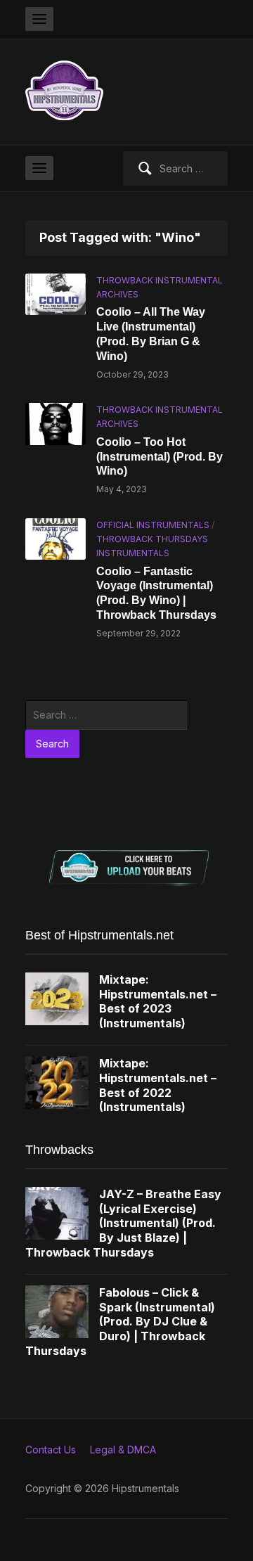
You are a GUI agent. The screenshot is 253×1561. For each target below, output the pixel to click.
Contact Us (50, 1450)
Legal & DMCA (123, 1450)
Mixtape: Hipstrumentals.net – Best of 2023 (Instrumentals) (157, 1001)
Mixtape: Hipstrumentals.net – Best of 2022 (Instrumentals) (157, 1085)
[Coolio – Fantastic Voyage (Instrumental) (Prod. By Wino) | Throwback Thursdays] (55, 538)
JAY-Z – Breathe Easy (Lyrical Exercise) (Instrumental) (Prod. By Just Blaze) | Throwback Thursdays (123, 1223)
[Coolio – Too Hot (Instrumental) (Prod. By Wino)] (55, 423)
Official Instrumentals (152, 525)
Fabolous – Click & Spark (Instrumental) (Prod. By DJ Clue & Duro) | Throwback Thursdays (120, 1321)
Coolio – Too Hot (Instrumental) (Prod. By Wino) (159, 456)
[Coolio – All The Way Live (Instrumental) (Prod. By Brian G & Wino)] (55, 293)
